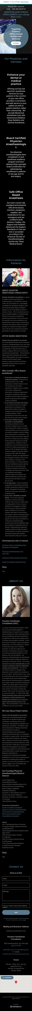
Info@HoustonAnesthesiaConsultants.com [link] (16, 954)
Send (16, 912)
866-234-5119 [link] (21, 9)
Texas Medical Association (10, 816)
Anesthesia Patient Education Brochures (14, 558)
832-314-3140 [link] (15, 950)
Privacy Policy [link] (9, 920)
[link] (16, 14)
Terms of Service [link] (19, 920)
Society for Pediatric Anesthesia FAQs (14, 562)
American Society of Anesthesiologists (14, 809)
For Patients (16, 43)
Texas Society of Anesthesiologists (13, 812)
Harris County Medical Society (11, 814)
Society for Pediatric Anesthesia (12, 807)
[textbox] (16, 878)
